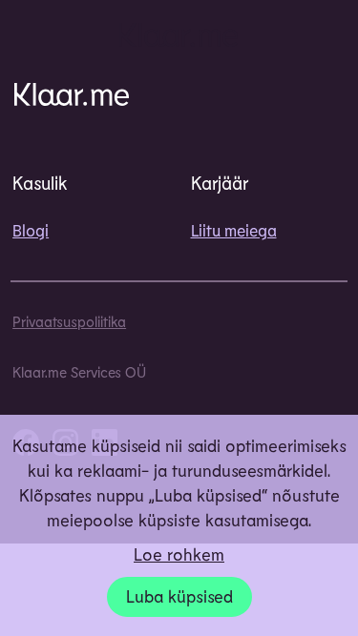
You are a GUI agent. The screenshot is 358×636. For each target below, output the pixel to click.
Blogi (30, 229)
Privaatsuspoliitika (69, 321)
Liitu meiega (234, 229)
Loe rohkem (179, 554)
